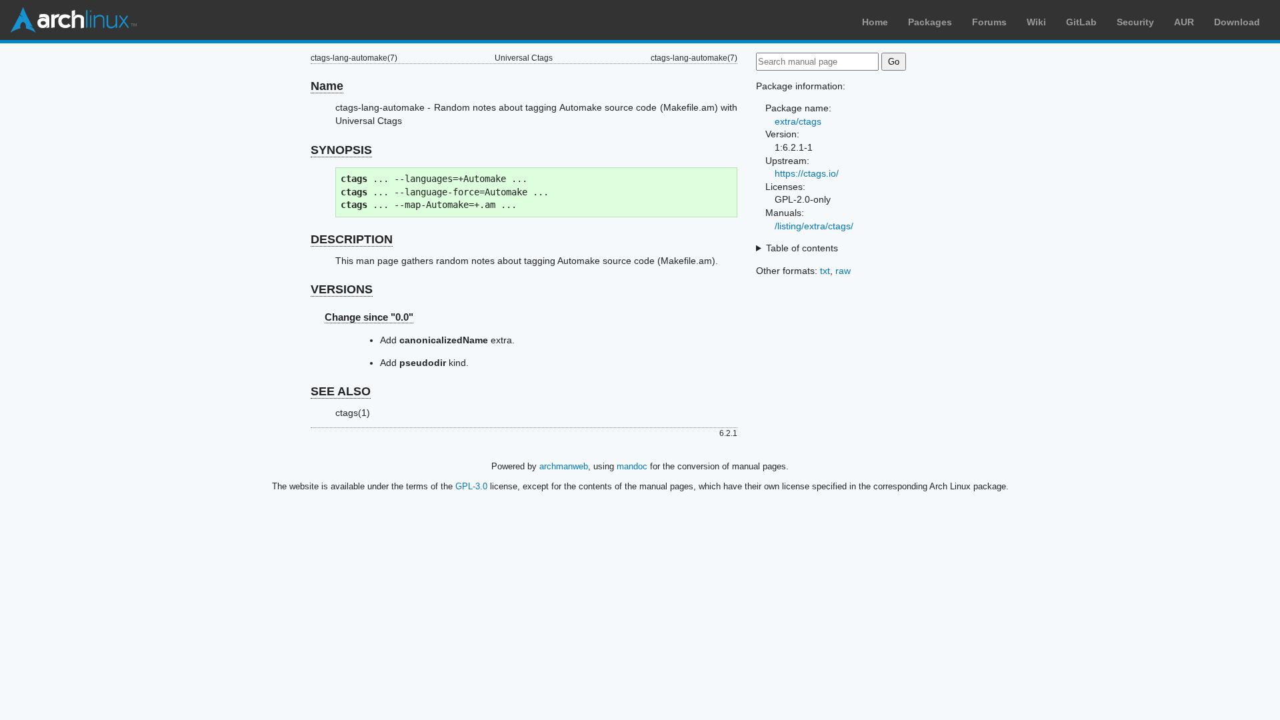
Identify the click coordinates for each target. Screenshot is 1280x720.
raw (843, 270)
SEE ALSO (341, 391)
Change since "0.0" (369, 317)
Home (875, 22)
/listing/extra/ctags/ (814, 226)
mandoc (632, 466)
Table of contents (802, 248)
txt (825, 270)
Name (327, 86)
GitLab (1081, 22)
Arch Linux (73, 20)
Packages (930, 22)
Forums (989, 22)
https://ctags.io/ (807, 173)
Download (1237, 22)
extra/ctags (798, 121)
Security (1135, 22)
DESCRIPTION (352, 239)
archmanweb (563, 466)
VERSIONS (342, 289)
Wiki (1036, 22)
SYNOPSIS (341, 150)
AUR (1184, 22)
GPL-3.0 (471, 486)
